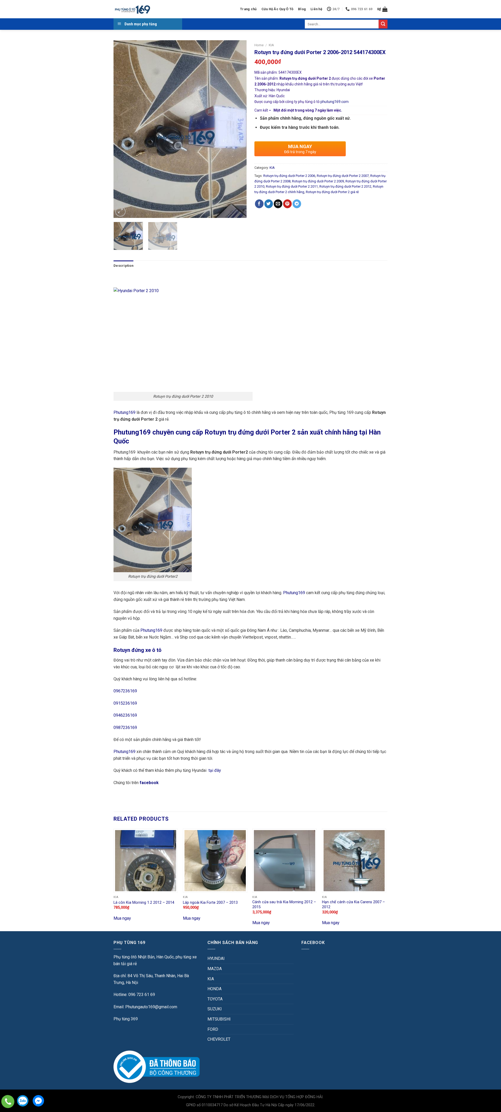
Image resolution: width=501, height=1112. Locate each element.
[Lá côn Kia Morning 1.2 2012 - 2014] (145, 860)
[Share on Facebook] (259, 203)
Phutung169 (124, 412)
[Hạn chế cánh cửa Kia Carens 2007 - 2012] (354, 860)
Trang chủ (248, 9)
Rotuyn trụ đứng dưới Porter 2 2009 (318, 181)
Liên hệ (316, 9)
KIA (271, 45)
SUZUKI (214, 1008)
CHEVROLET (218, 1039)
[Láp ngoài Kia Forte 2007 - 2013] (215, 860)
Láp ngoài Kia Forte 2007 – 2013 (210, 902)
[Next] (237, 129)
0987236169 (125, 727)
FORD (212, 1029)
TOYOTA (215, 999)
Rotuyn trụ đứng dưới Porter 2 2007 (343, 176)
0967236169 (125, 690)
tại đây (214, 770)
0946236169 (125, 715)
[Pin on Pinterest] (287, 203)
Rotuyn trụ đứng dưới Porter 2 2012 (345, 186)
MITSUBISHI (219, 1019)
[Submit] (383, 24)
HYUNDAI (216, 958)
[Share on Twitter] (268, 203)
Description (123, 266)
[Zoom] (120, 211)
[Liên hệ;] (7, 1101)
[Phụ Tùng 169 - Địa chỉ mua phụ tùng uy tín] (132, 9)
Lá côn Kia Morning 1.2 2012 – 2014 (144, 902)
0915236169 (125, 703)
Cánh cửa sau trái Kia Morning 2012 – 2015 (284, 904)
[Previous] (122, 129)
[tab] (123, 265)
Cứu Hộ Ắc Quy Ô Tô (277, 9)
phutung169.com (334, 102)
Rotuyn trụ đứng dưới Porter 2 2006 (289, 176)
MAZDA (214, 968)
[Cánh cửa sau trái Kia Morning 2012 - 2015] (284, 860)
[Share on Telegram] (297, 203)
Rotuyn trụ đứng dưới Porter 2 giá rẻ (332, 192)
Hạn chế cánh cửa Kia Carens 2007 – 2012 (353, 904)
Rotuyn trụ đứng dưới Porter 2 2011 (292, 186)
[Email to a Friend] (278, 203)
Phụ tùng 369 (126, 1018)
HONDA (214, 988)
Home (259, 45)
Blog (302, 9)
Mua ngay (122, 918)
